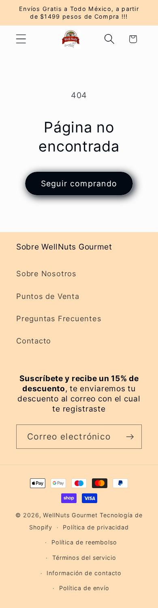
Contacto (33, 340)
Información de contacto (84, 573)
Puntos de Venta (47, 296)
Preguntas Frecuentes (59, 318)
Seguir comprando (79, 183)
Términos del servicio (84, 557)
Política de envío (84, 588)
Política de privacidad (96, 527)
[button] (20, 39)
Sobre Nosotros (46, 273)
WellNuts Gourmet (70, 515)
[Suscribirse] (129, 437)
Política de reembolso (84, 542)
